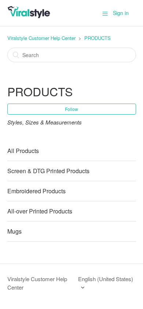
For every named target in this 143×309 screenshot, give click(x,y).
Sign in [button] (121, 12)
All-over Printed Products (39, 211)
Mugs (14, 231)
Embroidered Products (36, 191)
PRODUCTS (97, 37)
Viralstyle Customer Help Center (41, 37)
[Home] (28, 16)
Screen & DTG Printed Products (48, 171)
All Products (23, 150)
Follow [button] (71, 109)
